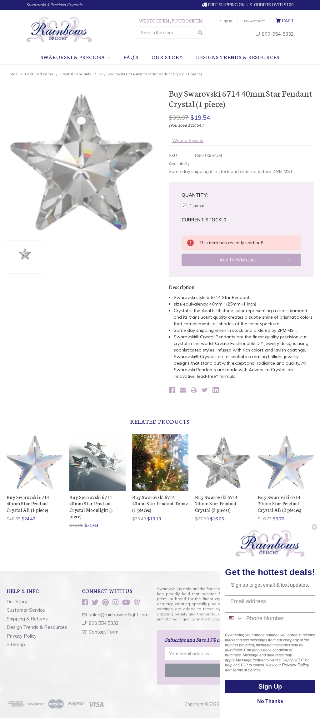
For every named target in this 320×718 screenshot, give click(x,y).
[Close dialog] (314, 527)
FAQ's (130, 56)
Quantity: (195, 195)
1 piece (197, 205)
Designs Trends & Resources (237, 56)
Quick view (34, 452)
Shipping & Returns (27, 619)
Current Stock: (204, 220)
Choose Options (97, 468)
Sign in (226, 20)
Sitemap (16, 644)
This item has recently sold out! (34, 467)
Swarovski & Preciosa (73, 56)
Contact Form (103, 632)
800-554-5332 (277, 34)
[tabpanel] (34, 478)
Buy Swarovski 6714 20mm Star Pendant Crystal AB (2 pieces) (279, 503)
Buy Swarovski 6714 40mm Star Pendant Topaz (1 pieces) (160, 503)
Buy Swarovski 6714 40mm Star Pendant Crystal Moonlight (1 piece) (91, 506)
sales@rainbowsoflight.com (118, 615)
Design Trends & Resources (37, 627)
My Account (254, 20)
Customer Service (26, 610)
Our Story (167, 56)
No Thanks (270, 701)
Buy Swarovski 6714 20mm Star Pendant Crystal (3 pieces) (216, 503)
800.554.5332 (104, 623)
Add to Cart (223, 468)
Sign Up (270, 686)
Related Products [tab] (160, 421)
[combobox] (234, 618)
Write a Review (187, 140)
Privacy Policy (22, 636)
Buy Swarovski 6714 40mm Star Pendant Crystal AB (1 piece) (28, 503)
